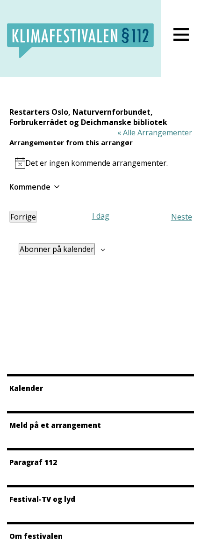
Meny (181, 34)
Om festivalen (36, 536)
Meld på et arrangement (55, 425)
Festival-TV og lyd (42, 499)
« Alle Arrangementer (154, 132)
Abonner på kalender (57, 249)
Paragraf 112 (33, 462)
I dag (100, 216)
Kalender (26, 388)
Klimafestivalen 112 (80, 40)
